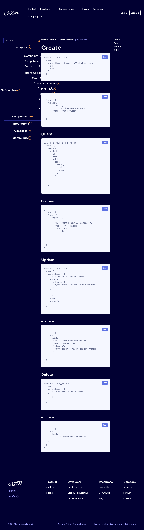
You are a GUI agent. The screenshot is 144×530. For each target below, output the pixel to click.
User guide (21, 47)
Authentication (34, 66)
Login (124, 13)
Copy (105, 57)
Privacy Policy (64, 524)
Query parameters (45, 83)
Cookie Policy (79, 524)
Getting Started (34, 56)
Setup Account (33, 61)
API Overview (8, 90)
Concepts (20, 130)
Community (20, 138)
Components (20, 116)
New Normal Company (125, 524)
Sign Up (135, 13)
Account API (45, 88)
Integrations (21, 123)
